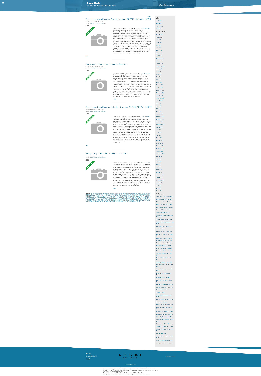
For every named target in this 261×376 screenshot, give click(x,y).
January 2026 (159, 56)
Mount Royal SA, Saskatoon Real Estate (96, 198)
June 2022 (158, 162)
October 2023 (159, 122)
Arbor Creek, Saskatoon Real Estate (96, 193)
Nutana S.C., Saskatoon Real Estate (121, 198)
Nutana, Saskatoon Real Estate (132, 198)
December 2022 (160, 146)
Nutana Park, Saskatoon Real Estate (109, 198)
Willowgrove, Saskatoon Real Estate (134, 201)
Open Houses (159, 26)
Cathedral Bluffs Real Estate (99, 194)
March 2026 (159, 50)
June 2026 (158, 42)
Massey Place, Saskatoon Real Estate (138, 197)
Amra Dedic (94, 3)
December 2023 (160, 117)
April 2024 (158, 111)
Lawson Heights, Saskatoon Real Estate (124, 197)
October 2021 (159, 177)
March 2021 (159, 191)
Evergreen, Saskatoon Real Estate (91, 196)
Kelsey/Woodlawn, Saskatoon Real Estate (111, 197)
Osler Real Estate (141, 198)
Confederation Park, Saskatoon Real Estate (139, 194)
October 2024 (159, 95)
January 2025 (159, 87)
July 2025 (158, 71)
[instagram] (89, 359)
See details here (146, 28)
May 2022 (158, 164)
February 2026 (159, 53)
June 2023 (158, 132)
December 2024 (160, 90)
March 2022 (159, 170)
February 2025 (159, 85)
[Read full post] (99, 40)
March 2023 (159, 138)
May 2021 (158, 188)
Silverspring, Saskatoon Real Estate (102, 200)
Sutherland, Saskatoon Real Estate (140, 200)
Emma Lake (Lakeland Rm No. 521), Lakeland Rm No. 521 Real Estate (138, 195)
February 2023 (159, 140)
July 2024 (158, 103)
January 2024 (159, 114)
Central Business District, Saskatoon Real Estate (113, 194)
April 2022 (158, 167)
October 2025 (159, 64)
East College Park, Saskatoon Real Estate (119, 195)
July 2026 (158, 40)
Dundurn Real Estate (97, 195)
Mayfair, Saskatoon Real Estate (163, 277)
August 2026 (159, 37)
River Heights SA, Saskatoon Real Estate (132, 199)
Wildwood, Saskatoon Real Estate (123, 201)
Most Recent (159, 34)
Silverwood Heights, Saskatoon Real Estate (116, 200)
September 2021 (160, 180)
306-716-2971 (163, 4)
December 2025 (160, 58)
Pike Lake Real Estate (109, 199)
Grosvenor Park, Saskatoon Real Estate (138, 196)
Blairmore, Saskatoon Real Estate (108, 193)
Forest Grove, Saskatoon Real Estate (125, 196)
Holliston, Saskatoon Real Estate (98, 197)
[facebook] (87, 359)
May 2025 (158, 77)
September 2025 (160, 66)
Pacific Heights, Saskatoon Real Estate (97, 23)
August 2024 (159, 101)
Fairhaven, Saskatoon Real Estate (113, 196)
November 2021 (160, 175)
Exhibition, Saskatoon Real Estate (102, 196)
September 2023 (160, 124)
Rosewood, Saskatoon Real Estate (91, 200)
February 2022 (159, 172)
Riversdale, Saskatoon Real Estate (144, 199)
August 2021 (159, 183)
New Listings (159, 23)
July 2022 (158, 159)
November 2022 (160, 148)
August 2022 (159, 156)
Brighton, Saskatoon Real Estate (130, 193)
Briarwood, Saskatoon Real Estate (119, 193)
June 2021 (158, 185)
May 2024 (158, 109)
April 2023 (158, 135)
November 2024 (160, 93)
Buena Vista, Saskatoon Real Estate (142, 193)
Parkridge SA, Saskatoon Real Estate (99, 199)
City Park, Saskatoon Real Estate (126, 194)
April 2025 (158, 79)
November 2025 (160, 61)
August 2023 (159, 127)
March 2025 (159, 82)
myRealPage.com (132, 364)
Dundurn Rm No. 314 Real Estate (106, 195)
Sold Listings (159, 29)
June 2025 (158, 74)
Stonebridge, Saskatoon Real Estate (129, 200)
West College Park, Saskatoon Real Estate (110, 201)
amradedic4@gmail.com (166, 6)
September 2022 (160, 154)
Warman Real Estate (99, 201)
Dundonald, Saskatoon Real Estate (164, 226)
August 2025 (159, 69)
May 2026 (158, 45)
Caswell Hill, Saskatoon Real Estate (164, 210)
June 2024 (158, 106)
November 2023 (160, 119)
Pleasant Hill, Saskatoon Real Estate (119, 199)
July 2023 (158, 130)
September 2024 (160, 98)
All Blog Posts (159, 21)
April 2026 (158, 48)
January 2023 (159, 143)
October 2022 (159, 151)
